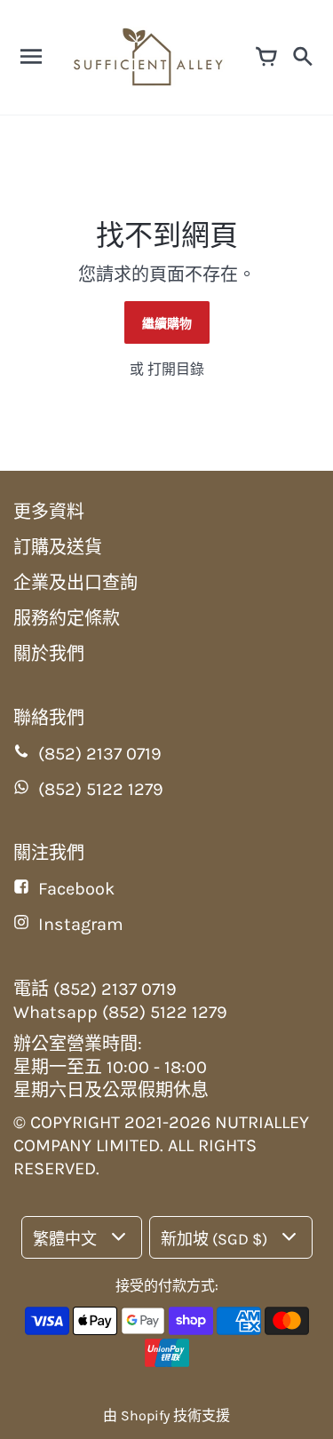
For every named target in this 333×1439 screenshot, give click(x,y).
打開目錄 (175, 369)
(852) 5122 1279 (100, 789)
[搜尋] (302, 56)
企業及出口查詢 (75, 583)
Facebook (76, 889)
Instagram (80, 924)
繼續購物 (167, 323)
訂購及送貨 (57, 547)
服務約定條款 (66, 618)
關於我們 (48, 654)
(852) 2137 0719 (100, 753)
